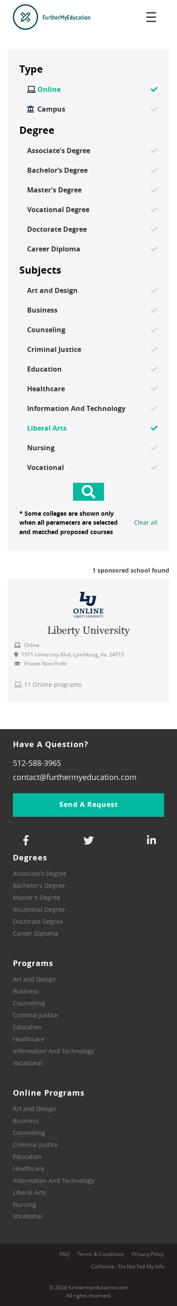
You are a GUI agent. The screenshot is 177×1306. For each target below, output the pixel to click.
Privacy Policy (148, 1254)
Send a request (88, 804)
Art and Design (52, 290)
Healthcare (46, 388)
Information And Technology (76, 408)
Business (42, 310)
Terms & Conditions (100, 1254)
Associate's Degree (58, 150)
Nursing (41, 447)
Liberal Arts (47, 428)
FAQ (65, 1254)
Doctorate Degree (57, 229)
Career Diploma (53, 249)
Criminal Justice (54, 349)
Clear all (146, 522)
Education (44, 369)
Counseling (46, 329)
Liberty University (88, 630)
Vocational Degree (58, 209)
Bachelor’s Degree (57, 170)
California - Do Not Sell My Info (127, 1266)
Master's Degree (54, 190)
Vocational (45, 467)
